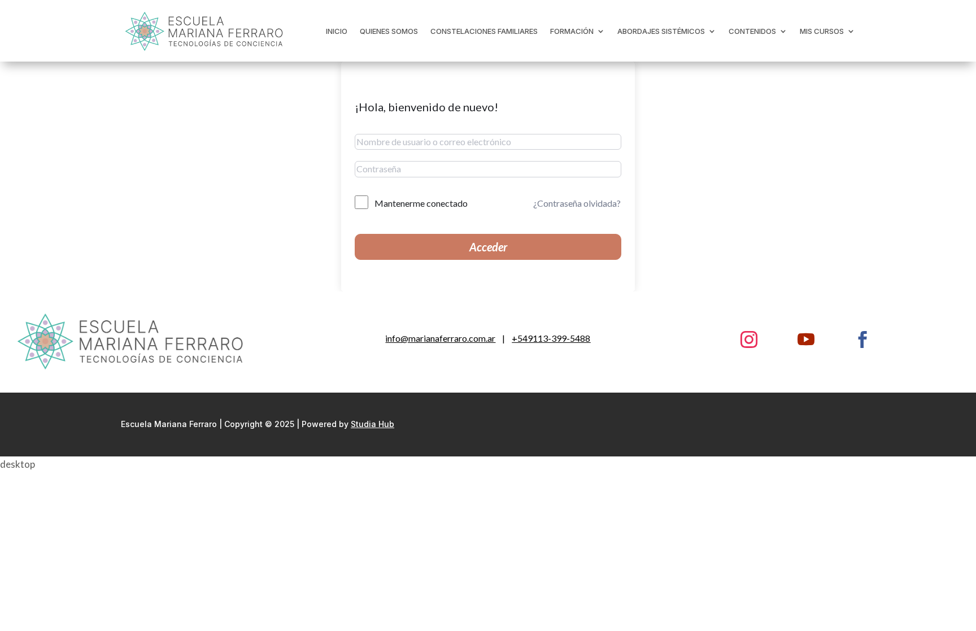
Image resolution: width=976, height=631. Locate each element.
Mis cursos (822, 31)
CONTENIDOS (752, 31)
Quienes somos (389, 31)
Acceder (488, 247)
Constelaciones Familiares (484, 31)
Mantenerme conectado (421, 203)
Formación (572, 31)
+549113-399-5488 (551, 338)
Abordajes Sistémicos (661, 31)
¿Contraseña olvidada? (577, 203)
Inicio (336, 31)
